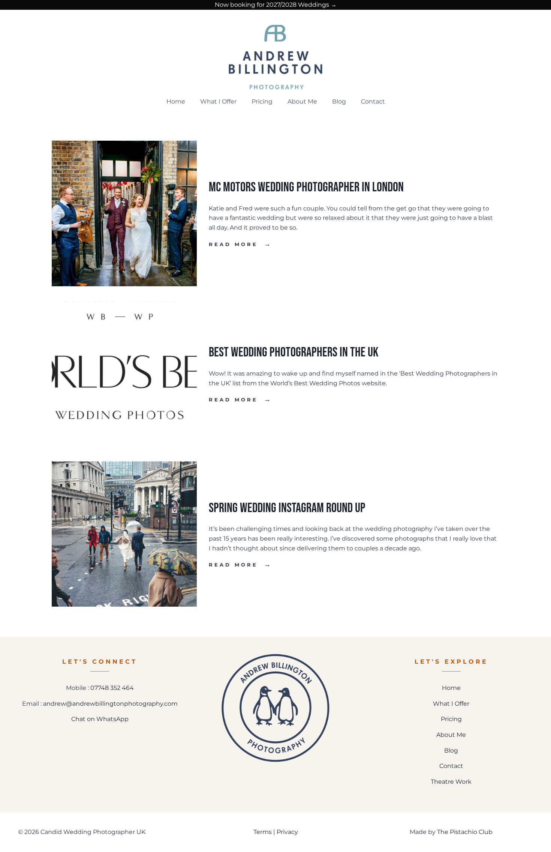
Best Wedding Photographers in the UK (293, 352)
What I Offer (218, 101)
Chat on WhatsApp (100, 719)
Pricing (262, 101)
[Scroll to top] (540, 821)
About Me (302, 101)
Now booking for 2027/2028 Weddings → (276, 4)
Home (175, 101)
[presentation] (124, 213)
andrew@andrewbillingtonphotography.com (110, 703)
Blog (339, 101)
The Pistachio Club (465, 831)
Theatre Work (451, 781)
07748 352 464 (112, 687)
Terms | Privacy (275, 831)
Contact (373, 101)
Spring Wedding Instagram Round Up (287, 508)
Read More (240, 244)
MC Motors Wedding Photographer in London (306, 187)
